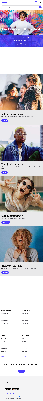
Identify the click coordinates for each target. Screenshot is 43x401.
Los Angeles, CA (4, 344)
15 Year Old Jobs (25, 320)
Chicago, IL (3, 338)
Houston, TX (3, 341)
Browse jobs (21, 371)
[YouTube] (13, 393)
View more (3, 331)
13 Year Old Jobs (25, 313)
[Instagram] (10, 393)
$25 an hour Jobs (4, 320)
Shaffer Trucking (25, 348)
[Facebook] (5, 393)
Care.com (24, 341)
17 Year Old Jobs (25, 323)
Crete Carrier (24, 351)
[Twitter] (8, 393)
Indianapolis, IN (4, 348)
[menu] (40, 2)
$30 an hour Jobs (4, 323)
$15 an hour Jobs (4, 313)
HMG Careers (24, 344)
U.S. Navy (23, 338)
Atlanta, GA (3, 351)
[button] (21, 7)
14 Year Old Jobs (25, 316)
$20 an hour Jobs (4, 316)
